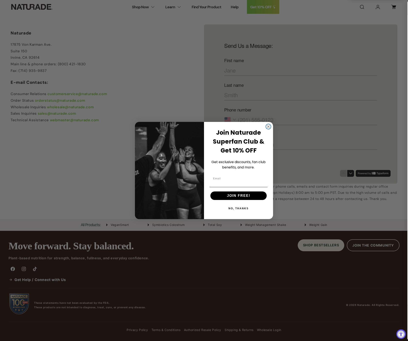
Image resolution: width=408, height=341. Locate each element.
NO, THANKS (238, 208)
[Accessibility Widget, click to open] (401, 334)
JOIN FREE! (238, 195)
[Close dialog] (268, 126)
